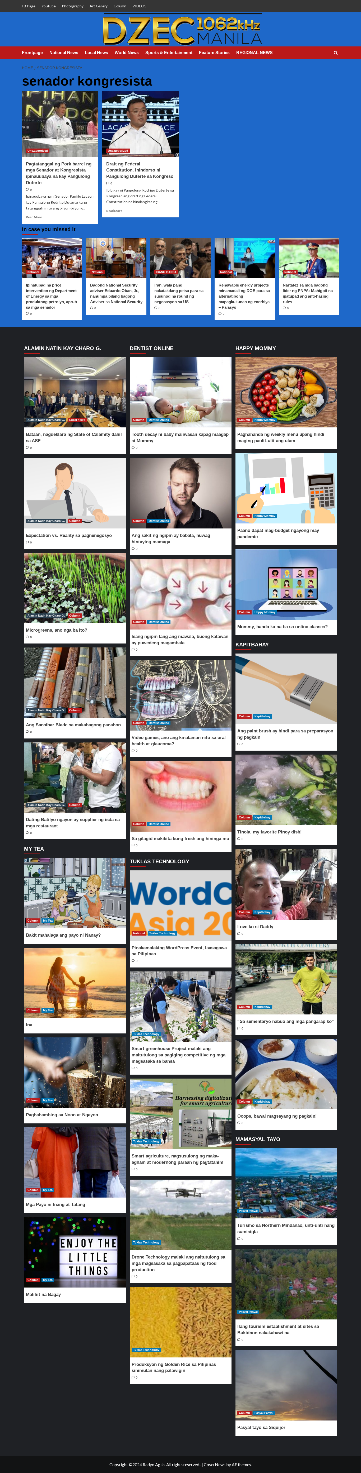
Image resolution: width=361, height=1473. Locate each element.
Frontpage (32, 52)
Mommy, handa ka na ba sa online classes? (282, 626)
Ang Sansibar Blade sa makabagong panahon (73, 724)
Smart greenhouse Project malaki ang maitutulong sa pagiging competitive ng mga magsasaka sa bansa (178, 1055)
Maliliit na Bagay (43, 1294)
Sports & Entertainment (168, 52)
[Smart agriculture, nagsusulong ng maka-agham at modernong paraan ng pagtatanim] (180, 1114)
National (33, 272)
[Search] (335, 53)
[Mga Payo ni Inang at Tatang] (75, 1162)
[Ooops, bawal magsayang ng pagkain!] (286, 1074)
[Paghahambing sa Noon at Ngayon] (75, 1072)
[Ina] (75, 983)
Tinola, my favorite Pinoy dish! (269, 832)
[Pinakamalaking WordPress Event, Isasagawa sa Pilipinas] (180, 905)
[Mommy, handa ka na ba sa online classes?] (286, 584)
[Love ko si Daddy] (286, 884)
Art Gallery (99, 6)
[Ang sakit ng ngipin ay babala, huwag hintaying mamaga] (180, 493)
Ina (29, 1024)
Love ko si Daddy (255, 926)
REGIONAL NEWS (254, 52)
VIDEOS (139, 6)
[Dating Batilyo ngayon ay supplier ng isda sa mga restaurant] (75, 777)
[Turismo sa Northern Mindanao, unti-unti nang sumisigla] (286, 1183)
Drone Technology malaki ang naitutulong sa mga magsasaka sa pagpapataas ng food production (178, 1263)
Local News (96, 52)
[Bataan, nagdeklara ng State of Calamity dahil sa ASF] (75, 392)
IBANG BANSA (166, 272)
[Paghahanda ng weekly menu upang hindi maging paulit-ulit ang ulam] (286, 392)
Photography (73, 6)
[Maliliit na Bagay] (75, 1252)
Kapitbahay (262, 716)
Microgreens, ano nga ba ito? (56, 630)
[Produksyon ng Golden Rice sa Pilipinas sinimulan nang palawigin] (180, 1322)
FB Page (28, 6)
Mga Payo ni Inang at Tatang (55, 1204)
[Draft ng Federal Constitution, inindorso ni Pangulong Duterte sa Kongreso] (140, 124)
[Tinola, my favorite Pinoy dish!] (286, 790)
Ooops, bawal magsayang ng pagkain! (277, 1116)
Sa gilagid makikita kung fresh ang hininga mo (180, 838)
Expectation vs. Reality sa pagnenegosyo (69, 535)
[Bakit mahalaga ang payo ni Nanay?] (75, 893)
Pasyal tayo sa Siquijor (261, 1427)
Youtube (48, 6)
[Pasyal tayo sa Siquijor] (286, 1385)
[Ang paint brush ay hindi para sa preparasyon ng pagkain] (286, 689)
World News (127, 52)
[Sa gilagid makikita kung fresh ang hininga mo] (180, 796)
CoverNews (214, 1464)
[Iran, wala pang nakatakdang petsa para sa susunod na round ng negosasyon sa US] (180, 258)
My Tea (48, 920)
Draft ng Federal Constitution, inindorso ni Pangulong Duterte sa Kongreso (139, 170)
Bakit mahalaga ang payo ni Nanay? (63, 935)
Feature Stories (214, 52)
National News (63, 52)
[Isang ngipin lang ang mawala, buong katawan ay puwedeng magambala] (180, 594)
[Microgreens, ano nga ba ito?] (75, 588)
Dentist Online (159, 419)
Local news (77, 419)
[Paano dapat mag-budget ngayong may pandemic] (286, 488)
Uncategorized (37, 150)
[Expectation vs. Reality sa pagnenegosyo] (75, 493)
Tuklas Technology (162, 933)
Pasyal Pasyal (248, 1210)
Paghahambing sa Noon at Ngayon (62, 1114)
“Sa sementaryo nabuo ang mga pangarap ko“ (285, 1021)
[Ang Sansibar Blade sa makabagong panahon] (75, 682)
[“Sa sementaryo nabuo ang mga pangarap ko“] (286, 979)
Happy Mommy (264, 419)
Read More (34, 217)
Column (120, 6)
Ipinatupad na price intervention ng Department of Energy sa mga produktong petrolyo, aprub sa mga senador (51, 296)
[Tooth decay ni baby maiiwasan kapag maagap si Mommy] (180, 392)
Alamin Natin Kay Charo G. (46, 419)
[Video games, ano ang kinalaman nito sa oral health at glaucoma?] (180, 695)
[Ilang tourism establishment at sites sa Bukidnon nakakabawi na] (286, 1284)
